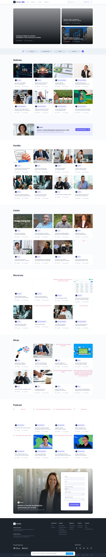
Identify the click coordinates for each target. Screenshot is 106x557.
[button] (83, 51)
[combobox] (74, 2)
